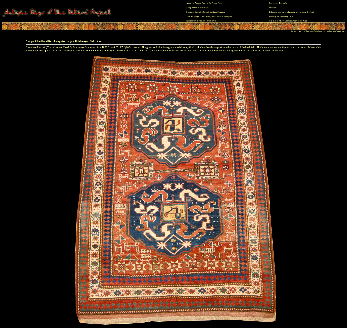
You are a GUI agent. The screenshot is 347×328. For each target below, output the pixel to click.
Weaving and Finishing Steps (281, 16)
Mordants (273, 7)
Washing (205, 12)
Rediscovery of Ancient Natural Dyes (201, 21)
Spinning (221, 12)
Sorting (198, 12)
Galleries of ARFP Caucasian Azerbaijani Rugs (288, 21)
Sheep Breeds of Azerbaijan (197, 7)
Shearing (189, 12)
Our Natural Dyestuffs (278, 3)
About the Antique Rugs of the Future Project (204, 3)
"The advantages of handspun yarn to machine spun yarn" (209, 16)
